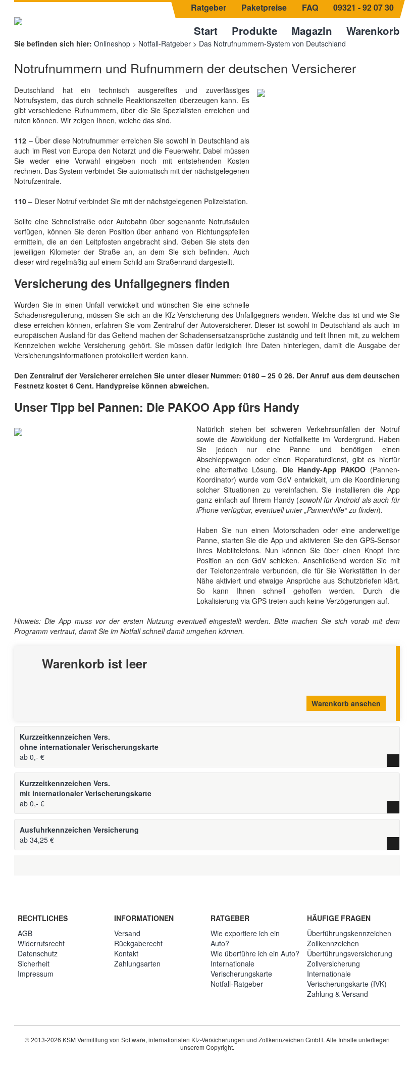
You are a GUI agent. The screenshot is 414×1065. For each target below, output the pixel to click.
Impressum (36, 974)
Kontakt (126, 953)
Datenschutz (38, 953)
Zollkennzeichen (333, 943)
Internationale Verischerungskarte (241, 968)
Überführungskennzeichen (349, 933)
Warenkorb (373, 30)
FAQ (310, 7)
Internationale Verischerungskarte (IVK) (347, 979)
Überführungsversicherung (349, 953)
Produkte (254, 30)
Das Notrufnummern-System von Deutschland (272, 43)
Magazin (311, 30)
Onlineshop (112, 43)
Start (206, 30)
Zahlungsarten (137, 963)
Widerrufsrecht (41, 943)
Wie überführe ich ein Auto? (255, 953)
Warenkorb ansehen (346, 703)
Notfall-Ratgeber (164, 43)
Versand (127, 933)
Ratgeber (208, 7)
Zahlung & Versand (337, 994)
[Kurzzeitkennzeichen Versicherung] (18, 20)
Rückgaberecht (138, 943)
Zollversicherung (333, 963)
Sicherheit (33, 963)
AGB (25, 933)
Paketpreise (264, 7)
